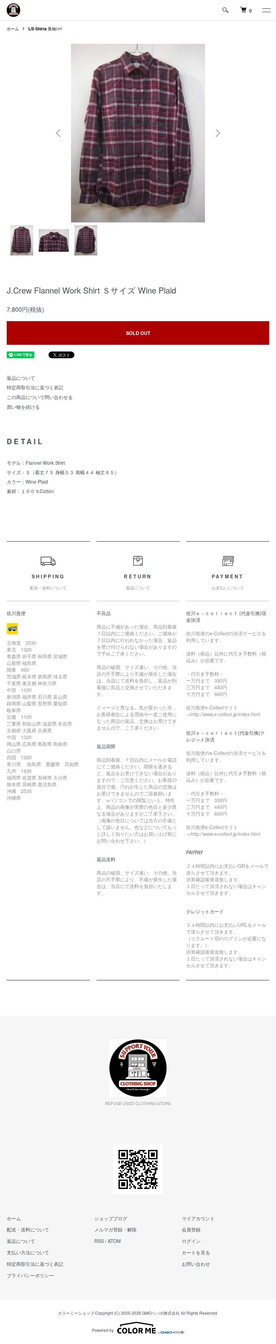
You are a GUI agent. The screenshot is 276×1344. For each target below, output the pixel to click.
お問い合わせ (196, 1263)
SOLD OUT (138, 333)
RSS (99, 1241)
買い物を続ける (23, 406)
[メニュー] (266, 10)
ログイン (191, 1241)
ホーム (13, 28)
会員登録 (191, 1229)
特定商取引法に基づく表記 (35, 387)
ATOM (114, 1241)
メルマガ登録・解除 (115, 1229)
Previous (59, 133)
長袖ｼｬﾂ (45, 28)
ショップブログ (110, 1218)
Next (217, 133)
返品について (21, 377)
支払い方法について (28, 1252)
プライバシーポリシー (30, 1275)
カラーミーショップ (76, 1313)
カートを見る (196, 1252)
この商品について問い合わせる (40, 397)
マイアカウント (198, 1218)
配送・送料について (28, 1229)
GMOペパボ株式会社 (161, 1313)
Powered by (103, 1330)
